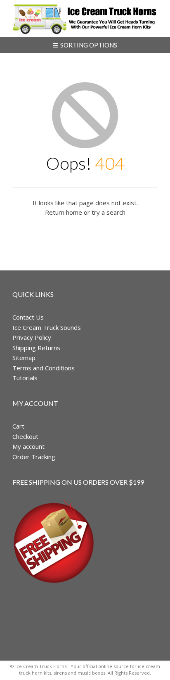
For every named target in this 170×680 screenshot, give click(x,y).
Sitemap (23, 357)
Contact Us (28, 317)
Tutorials (25, 378)
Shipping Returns (36, 348)
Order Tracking (33, 457)
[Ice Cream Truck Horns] (85, 18)
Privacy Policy (31, 337)
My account (28, 446)
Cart (18, 426)
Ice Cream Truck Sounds (46, 327)
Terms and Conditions (43, 368)
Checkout (25, 436)
